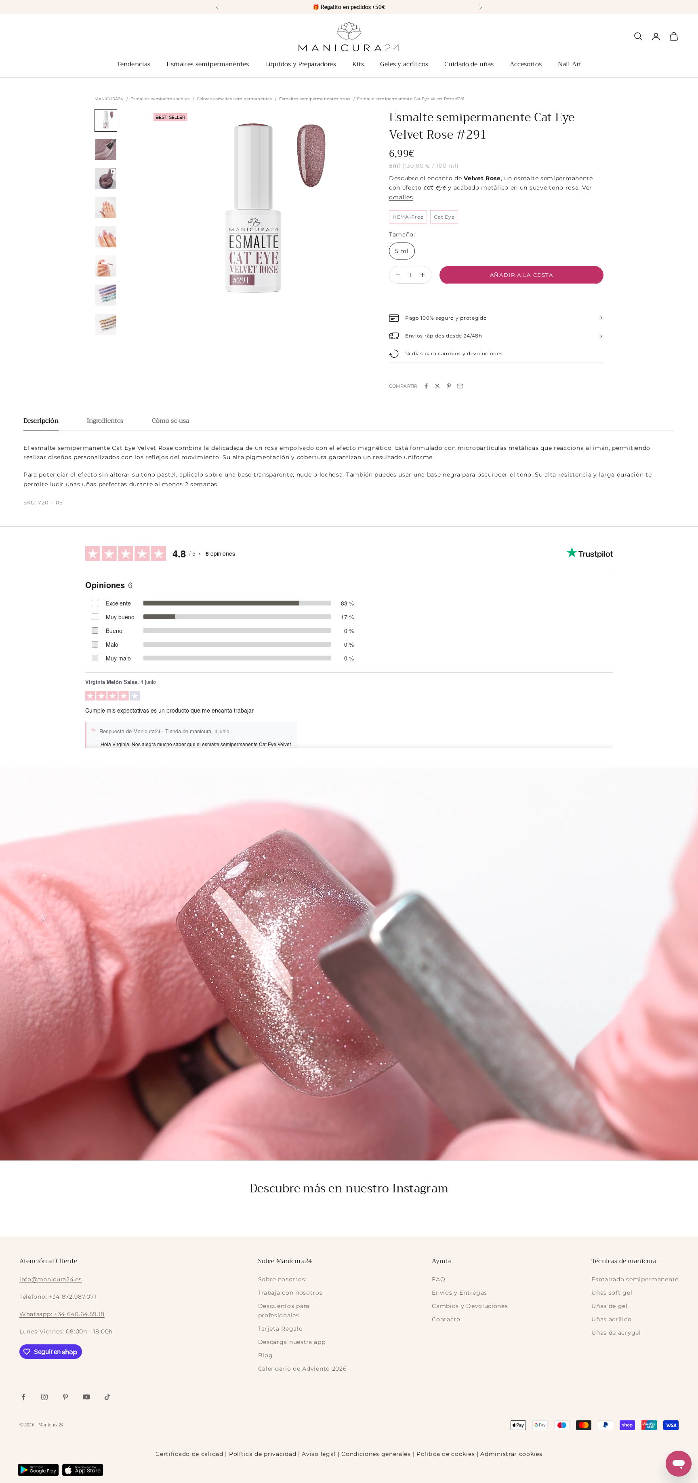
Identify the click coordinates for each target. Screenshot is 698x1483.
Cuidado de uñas (469, 64)
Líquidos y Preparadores (300, 64)
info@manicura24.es (50, 1279)
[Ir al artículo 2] (106, 149)
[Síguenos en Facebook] (23, 1397)
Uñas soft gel (611, 1292)
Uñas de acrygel (616, 1332)
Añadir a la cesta (521, 275)
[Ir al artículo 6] (106, 266)
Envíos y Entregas (459, 1292)
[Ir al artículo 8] (106, 324)
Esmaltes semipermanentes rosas (314, 99)
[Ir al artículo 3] (106, 178)
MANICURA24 (109, 99)
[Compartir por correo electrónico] (460, 386)
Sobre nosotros (281, 1279)
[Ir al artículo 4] (106, 207)
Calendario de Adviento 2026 (302, 1368)
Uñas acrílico (611, 1319)
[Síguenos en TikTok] (107, 1397)
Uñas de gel (609, 1306)
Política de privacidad (262, 1454)
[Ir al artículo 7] (106, 295)
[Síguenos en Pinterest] (65, 1397)
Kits (358, 64)
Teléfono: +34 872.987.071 (58, 1296)
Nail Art (569, 64)
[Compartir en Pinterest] (449, 386)
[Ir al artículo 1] (106, 120)
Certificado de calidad (189, 1454)
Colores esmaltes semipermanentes (234, 99)
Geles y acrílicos (404, 64)
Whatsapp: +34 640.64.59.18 (62, 1314)
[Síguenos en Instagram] (44, 1397)
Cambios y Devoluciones (470, 1306)
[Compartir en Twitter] (437, 386)
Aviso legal (319, 1454)
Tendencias (134, 64)
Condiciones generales (376, 1454)
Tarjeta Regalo (280, 1328)
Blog (265, 1355)
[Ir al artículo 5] (106, 237)
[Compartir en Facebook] (426, 386)
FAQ (438, 1279)
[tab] (41, 423)
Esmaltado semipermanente (635, 1279)
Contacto (446, 1319)
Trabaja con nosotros (290, 1292)
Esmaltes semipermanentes (207, 64)
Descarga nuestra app (292, 1342)
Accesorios (526, 64)
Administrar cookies (511, 1454)
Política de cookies (445, 1454)
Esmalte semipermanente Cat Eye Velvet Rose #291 (411, 99)
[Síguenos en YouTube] (86, 1397)
